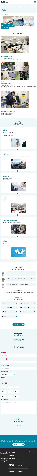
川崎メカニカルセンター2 (7, 307)
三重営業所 (4, 311)
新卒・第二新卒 (12, 465)
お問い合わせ (21, 471)
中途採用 (20, 465)
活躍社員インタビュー (22, 459)
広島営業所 (4, 316)
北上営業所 (22, 311)
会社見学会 (12, 471)
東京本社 (4, 303)
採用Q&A (20, 466)
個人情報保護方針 (17, 418)
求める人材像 (12, 466)
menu (35, 2)
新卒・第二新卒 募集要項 (18, 340)
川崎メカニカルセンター (24, 303)
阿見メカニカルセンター (24, 307)
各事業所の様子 (12, 461)
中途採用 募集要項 (18, 341)
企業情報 (11, 472)
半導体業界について (13, 453)
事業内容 (20, 453)
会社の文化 (12, 455)
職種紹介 (11, 459)
